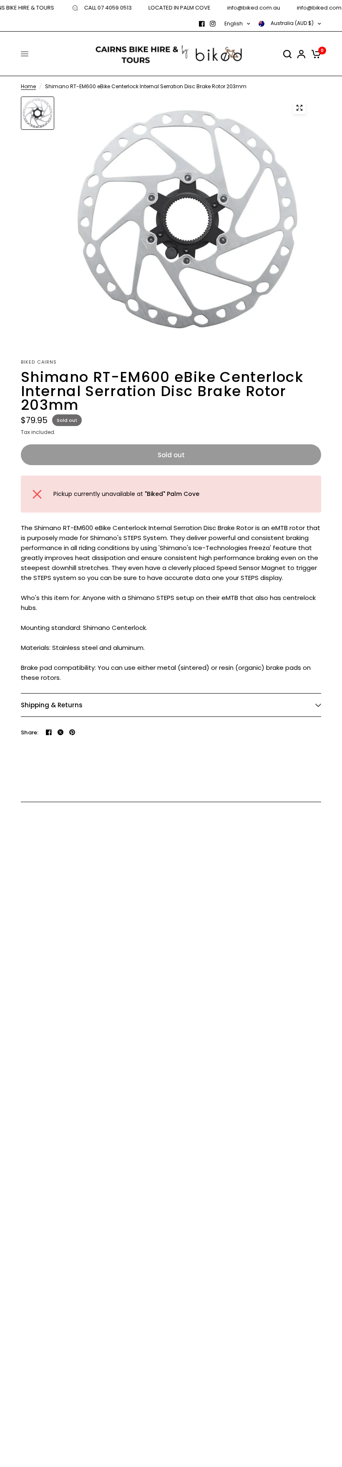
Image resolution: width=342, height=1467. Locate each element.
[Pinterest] (72, 732)
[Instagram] (212, 23)
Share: (30, 732)
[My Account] (301, 54)
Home (28, 86)
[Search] (287, 54)
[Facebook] (201, 23)
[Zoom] (299, 108)
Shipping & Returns (52, 705)
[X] (60, 732)
